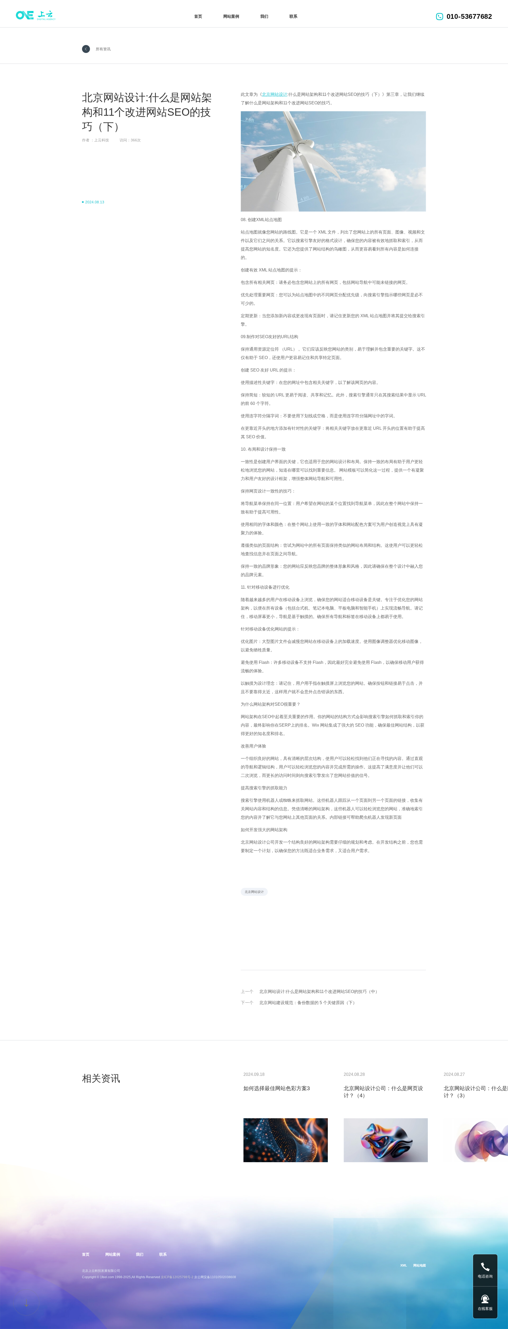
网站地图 (419, 1265)
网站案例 (231, 16)
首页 (198, 16)
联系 (293, 16)
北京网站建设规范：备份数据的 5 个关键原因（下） (308, 1002)
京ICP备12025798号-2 (177, 1277)
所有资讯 (103, 49)
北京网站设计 (254, 892)
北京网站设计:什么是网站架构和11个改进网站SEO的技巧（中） (319, 991)
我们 (264, 16)
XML (403, 1265)
